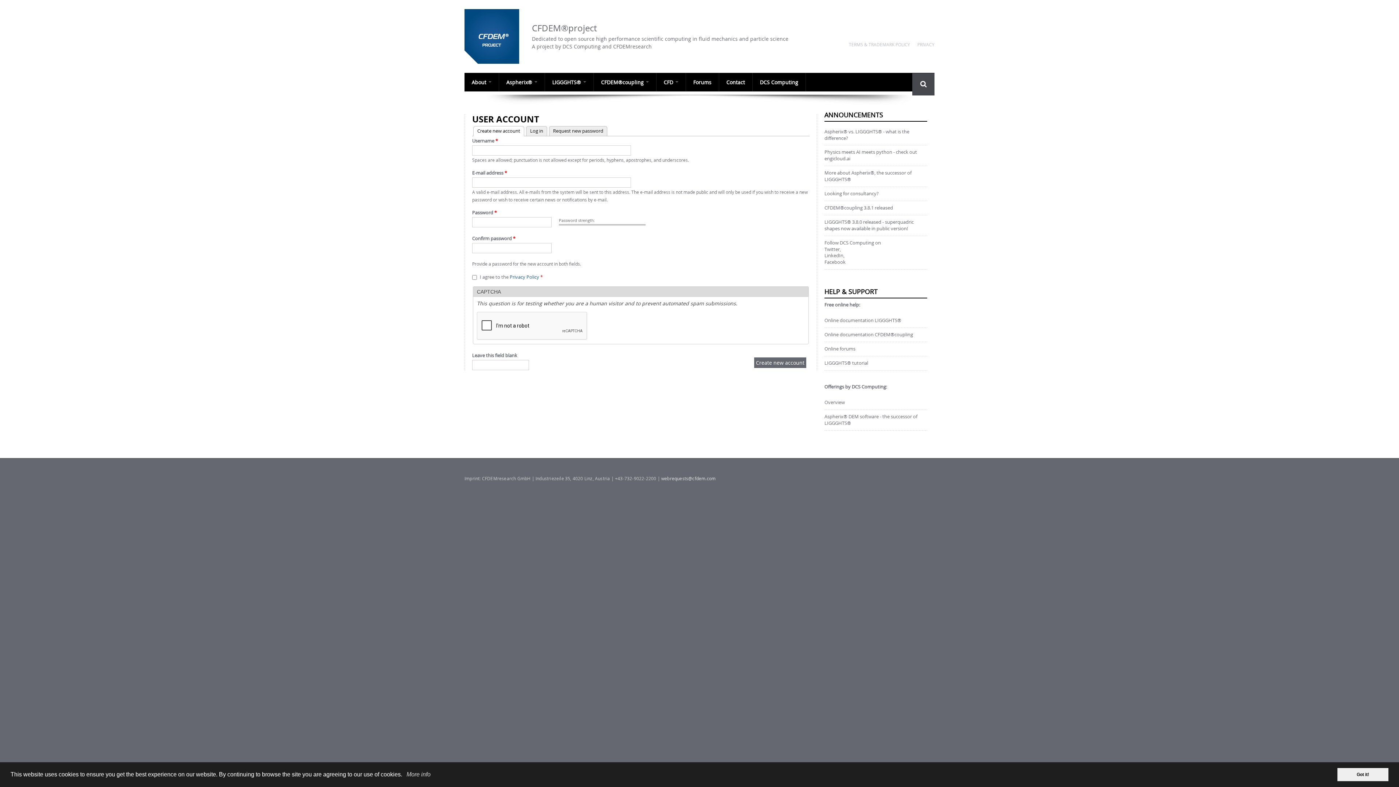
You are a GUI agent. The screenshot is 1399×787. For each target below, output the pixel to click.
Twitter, (832, 249)
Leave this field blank (494, 355)
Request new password (578, 131)
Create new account (496, 131)
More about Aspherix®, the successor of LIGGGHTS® (868, 176)
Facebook (835, 262)
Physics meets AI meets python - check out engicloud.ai (870, 155)
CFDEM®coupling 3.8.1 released (858, 208)
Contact (735, 82)
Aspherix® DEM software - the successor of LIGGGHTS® (870, 420)
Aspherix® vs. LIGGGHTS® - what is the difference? (866, 135)
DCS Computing (779, 82)
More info (419, 774)
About (480, 82)
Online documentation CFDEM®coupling (868, 335)
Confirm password (494, 238)
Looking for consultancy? (851, 194)
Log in (536, 131)
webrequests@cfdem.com (688, 478)
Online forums (839, 349)
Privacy (925, 44)
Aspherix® (520, 82)
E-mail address (489, 172)
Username (485, 140)
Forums (702, 82)
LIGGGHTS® (567, 82)
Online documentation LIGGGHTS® (862, 320)
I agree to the (511, 277)
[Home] (495, 36)
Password (484, 212)
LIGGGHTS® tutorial (846, 363)
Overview (834, 402)
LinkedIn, (834, 255)
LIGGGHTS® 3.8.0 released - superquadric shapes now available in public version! (869, 225)
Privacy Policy (524, 277)
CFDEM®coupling (623, 82)
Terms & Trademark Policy (879, 44)
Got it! (1363, 774)
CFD (669, 82)
